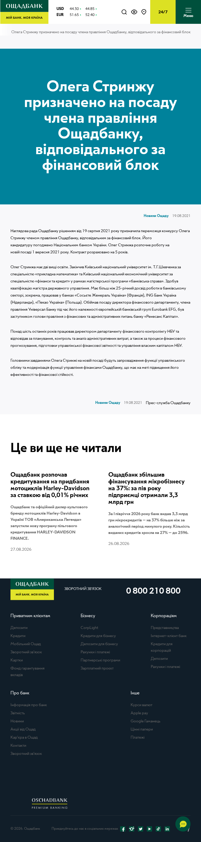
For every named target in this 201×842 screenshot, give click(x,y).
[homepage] (24, 22)
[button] (134, 12)
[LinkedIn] (167, 829)
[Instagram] (131, 829)
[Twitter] (140, 829)
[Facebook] (122, 829)
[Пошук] (124, 12)
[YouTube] (149, 829)
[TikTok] (158, 829)
